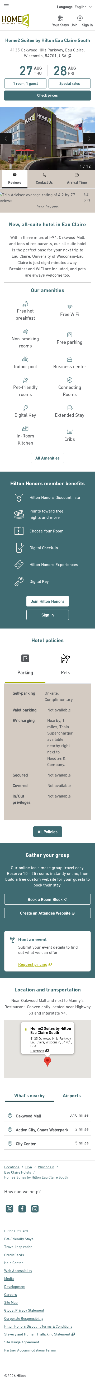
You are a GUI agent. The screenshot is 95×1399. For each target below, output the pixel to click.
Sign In (87, 25)
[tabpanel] (47, 200)
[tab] (14, 179)
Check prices (59, 95)
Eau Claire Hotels (17, 1172)
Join (74, 25)
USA (28, 1167)
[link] (35, 964)
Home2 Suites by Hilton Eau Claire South (36, 1177)
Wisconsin (46, 1167)
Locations (12, 1167)
